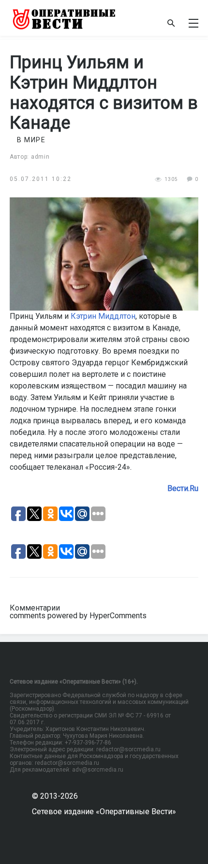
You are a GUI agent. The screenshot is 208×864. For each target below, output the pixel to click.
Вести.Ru (182, 488)
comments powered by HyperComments (78, 615)
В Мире (31, 140)
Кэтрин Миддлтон (103, 316)
